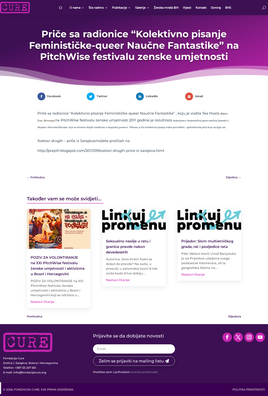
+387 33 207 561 (25, 367)
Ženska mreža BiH (166, 7)
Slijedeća (234, 316)
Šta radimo (96, 7)
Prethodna (34, 316)
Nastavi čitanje (42, 302)
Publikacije (119, 7)
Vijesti (187, 7)
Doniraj (216, 7)
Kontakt (201, 7)
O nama (75, 7)
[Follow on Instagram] (249, 337)
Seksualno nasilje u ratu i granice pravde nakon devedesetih (128, 246)
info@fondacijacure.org (29, 372)
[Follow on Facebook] (227, 337)
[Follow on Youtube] (260, 337)
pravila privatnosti (144, 372)
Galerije (140, 7)
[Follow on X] (238, 337)
